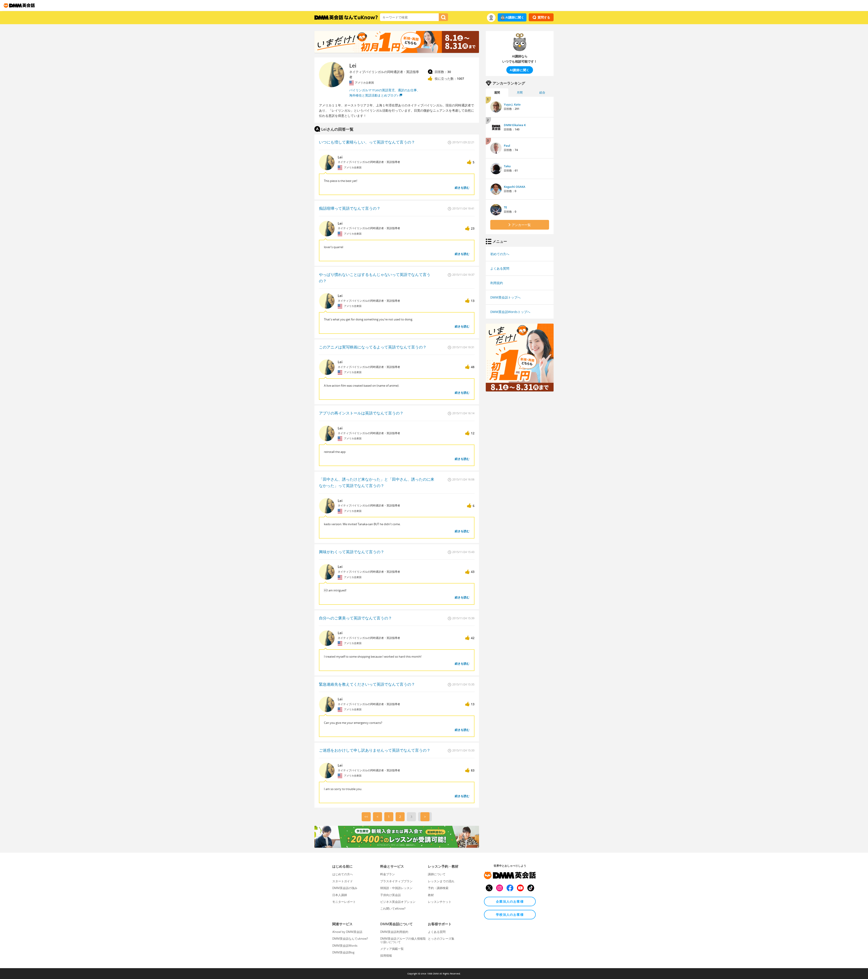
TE (505, 207)
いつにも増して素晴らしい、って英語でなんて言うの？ (367, 142)
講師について (437, 874)
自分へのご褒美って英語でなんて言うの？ (355, 618)
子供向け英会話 (390, 895)
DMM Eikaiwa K (515, 125)
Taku (507, 166)
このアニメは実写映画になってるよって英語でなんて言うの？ (373, 347)
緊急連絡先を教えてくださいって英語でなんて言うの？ (367, 684)
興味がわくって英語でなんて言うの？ (351, 551)
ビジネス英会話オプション (397, 902)
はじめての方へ (342, 874)
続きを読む (462, 188)
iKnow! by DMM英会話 (347, 932)
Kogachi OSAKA (514, 187)
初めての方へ (499, 254)
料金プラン (387, 874)
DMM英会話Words (344, 946)
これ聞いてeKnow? (393, 908)
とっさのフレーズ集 (441, 939)
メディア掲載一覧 (392, 949)
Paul (507, 146)
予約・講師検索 (438, 888)
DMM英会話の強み (344, 888)
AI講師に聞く (514, 17)
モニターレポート (344, 902)
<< (366, 816)
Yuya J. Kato (512, 104)
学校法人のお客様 (510, 914)
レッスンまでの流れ (441, 881)
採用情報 (386, 955)
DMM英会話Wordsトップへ (510, 312)
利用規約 (496, 283)
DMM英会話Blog (343, 952)
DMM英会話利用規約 (394, 932)
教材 (431, 895)
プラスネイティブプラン (396, 881)
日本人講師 (339, 895)
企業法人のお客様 (510, 901)
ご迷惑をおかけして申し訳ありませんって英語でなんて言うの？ (374, 750)
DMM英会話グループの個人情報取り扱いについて (403, 940)
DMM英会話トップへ (505, 297)
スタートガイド (342, 881)
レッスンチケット (439, 902)
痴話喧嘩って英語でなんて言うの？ (349, 208)
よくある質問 (499, 268)
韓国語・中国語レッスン (396, 888)
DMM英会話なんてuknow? (350, 939)
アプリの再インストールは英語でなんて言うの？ (361, 413)
